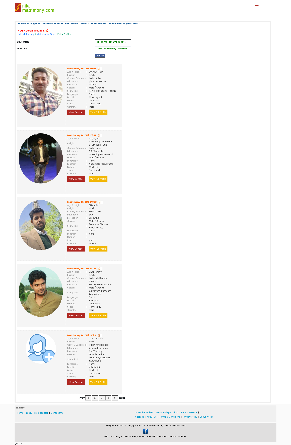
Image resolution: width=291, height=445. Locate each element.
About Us (151, 416)
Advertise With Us (144, 412)
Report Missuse (189, 412)
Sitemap (139, 416)
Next (122, 397)
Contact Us (57, 412)
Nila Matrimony (26, 34)
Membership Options (167, 412)
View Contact (76, 112)
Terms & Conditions (169, 416)
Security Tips (206, 416)
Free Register (41, 412)
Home (20, 412)
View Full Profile (98, 112)
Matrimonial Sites (46, 34)
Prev (82, 397)
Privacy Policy (190, 416)
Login (29, 412)
